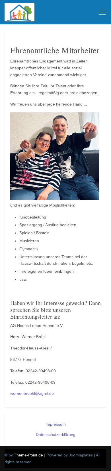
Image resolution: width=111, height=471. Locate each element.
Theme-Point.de (28, 455)
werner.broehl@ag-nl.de (32, 393)
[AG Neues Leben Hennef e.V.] (19, 12)
